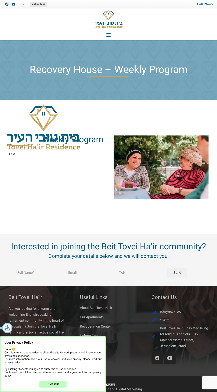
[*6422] (156, 320)
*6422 (164, 320)
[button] (6, 328)
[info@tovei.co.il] (156, 312)
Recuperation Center (95, 326)
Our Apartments (92, 317)
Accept (53, 384)
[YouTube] (13, 4)
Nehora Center (91, 335)
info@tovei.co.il (171, 312)
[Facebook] (6, 4)
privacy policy (12, 362)
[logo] (108, 19)
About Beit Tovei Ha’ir (96, 307)
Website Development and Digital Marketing (108, 389)
